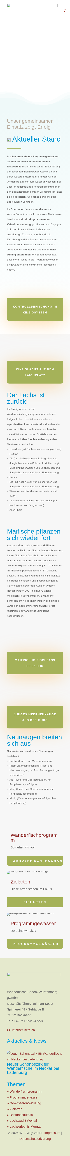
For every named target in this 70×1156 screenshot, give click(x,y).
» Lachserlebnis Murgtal (24, 1126)
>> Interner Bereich (21, 1030)
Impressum (52, 1133)
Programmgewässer (36, 943)
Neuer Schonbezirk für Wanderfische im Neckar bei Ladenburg (33, 1068)
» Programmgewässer (23, 1097)
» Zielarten (14, 1109)
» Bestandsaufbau (20, 1115)
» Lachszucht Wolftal (22, 1120)
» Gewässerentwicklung (24, 1103)
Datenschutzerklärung (35, 1139)
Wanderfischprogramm (38, 860)
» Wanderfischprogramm (24, 1091)
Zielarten (35, 902)
